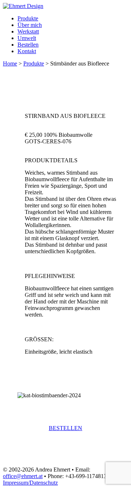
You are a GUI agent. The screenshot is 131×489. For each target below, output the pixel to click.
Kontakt (26, 51)
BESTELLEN (65, 428)
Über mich (29, 25)
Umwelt (26, 38)
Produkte (27, 18)
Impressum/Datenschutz (30, 483)
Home (10, 63)
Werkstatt (28, 31)
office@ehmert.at (23, 476)
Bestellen (28, 44)
